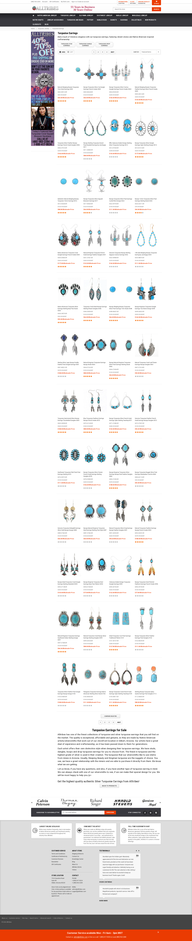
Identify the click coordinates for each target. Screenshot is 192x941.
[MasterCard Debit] (169, 923)
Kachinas (124, 20)
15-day (133, 2)
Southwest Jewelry (104, 15)
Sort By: (136, 52)
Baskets (113, 20)
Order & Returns (58, 918)
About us (4, 918)
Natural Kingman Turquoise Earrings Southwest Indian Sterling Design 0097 (69, 638)
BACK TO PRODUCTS (109, 786)
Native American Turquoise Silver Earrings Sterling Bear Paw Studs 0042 (68, 308)
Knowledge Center (77, 859)
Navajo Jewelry (122, 15)
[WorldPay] (160, 923)
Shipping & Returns (78, 854)
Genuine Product (144, 2)
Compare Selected (110, 716)
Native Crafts (38, 20)
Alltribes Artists (77, 867)
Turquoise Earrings (58, 28)
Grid (63, 52)
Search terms (34, 918)
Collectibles (136, 20)
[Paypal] (152, 923)
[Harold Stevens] (122, 802)
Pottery (90, 20)
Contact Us (75, 856)
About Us (75, 864)
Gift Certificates (56, 864)
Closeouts (37, 24)
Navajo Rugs (102, 20)
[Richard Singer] (96, 802)
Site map (24, 918)
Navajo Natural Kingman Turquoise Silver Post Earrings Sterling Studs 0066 (119, 364)
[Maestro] (182, 923)
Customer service (14, 918)
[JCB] (187, 923)
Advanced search (45, 918)
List (71, 52)
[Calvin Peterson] (42, 802)
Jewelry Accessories (55, 20)
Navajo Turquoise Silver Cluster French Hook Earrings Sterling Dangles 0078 (93, 474)
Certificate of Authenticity (59, 856)
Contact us (68, 918)
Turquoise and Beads (75, 20)
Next (112, 52)
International (123, 2)
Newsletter (55, 862)
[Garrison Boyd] (149, 802)
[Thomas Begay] (69, 802)
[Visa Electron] (176, 923)
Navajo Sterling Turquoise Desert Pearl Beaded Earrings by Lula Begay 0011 (94, 145)
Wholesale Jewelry (139, 15)
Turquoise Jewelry (68, 15)
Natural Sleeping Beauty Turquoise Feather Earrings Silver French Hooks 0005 (146, 89)
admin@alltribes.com (81, 937)
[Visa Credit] (164, 923)
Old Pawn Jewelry (86, 15)
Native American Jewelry (47, 15)
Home (33, 28)
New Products (150, 20)
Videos (74, 870)
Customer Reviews (57, 859)
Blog (47, 24)
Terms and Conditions (58, 854)
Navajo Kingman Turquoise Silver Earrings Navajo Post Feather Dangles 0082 (120, 474)
